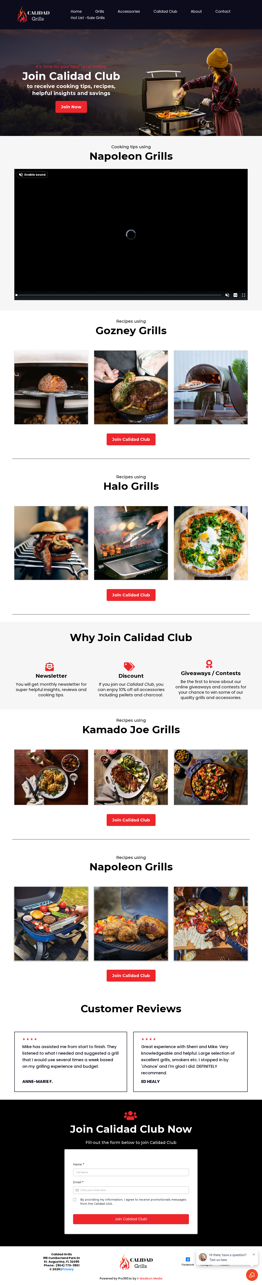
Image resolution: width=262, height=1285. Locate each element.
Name (78, 1164)
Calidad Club (165, 11)
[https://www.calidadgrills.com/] (32, 14)
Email (78, 1182)
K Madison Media (149, 1278)
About (196, 11)
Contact (222, 11)
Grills (99, 11)
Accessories (129, 11)
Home (76, 11)
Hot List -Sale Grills (88, 17)
